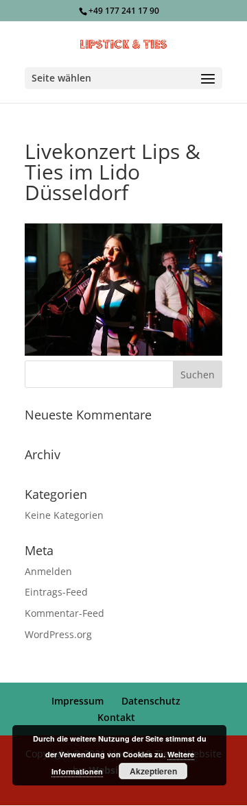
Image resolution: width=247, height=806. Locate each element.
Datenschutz (150, 700)
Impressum (77, 700)
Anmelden (48, 571)
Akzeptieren (153, 771)
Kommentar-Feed (64, 613)
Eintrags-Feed (56, 591)
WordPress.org (58, 634)
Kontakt (116, 717)
